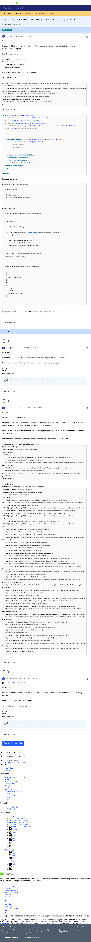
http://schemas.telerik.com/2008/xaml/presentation (30, 123)
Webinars (8, 789)
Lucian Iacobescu (12, 408)
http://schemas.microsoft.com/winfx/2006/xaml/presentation (28, 118)
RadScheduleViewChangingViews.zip (18, 683)
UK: (18, 820)
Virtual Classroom (12, 795)
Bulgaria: (20, 824)
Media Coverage (11, 892)
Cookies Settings (32, 938)
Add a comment (9, 323)
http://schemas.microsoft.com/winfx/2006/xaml (25, 120)
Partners (8, 793)
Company (8, 884)
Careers (7, 894)
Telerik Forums (9, 8)
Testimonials (9, 809)
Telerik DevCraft (7, 754)
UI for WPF (19, 8)
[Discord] (10, 846)
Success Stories (11, 807)
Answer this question (13, 743)
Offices (7, 896)
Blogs (6, 787)
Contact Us (9, 816)
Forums (7, 785)
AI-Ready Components (20, 762)
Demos (7, 779)
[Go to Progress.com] (7, 875)
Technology (9, 886)
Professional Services (13, 791)
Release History (11, 783)
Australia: (20, 826)
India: (19, 822)
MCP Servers (5, 762)
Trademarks (5, 923)
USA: (18, 818)
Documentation (10, 781)
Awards (7, 888)
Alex (7, 36)
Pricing (7, 770)
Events (7, 797)
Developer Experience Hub (15, 777)
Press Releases (10, 890)
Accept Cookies (11, 938)
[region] (45, 933)
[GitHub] (10, 844)
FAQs (6, 799)
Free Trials (8, 768)
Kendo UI (4, 758)
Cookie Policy (63, 931)
